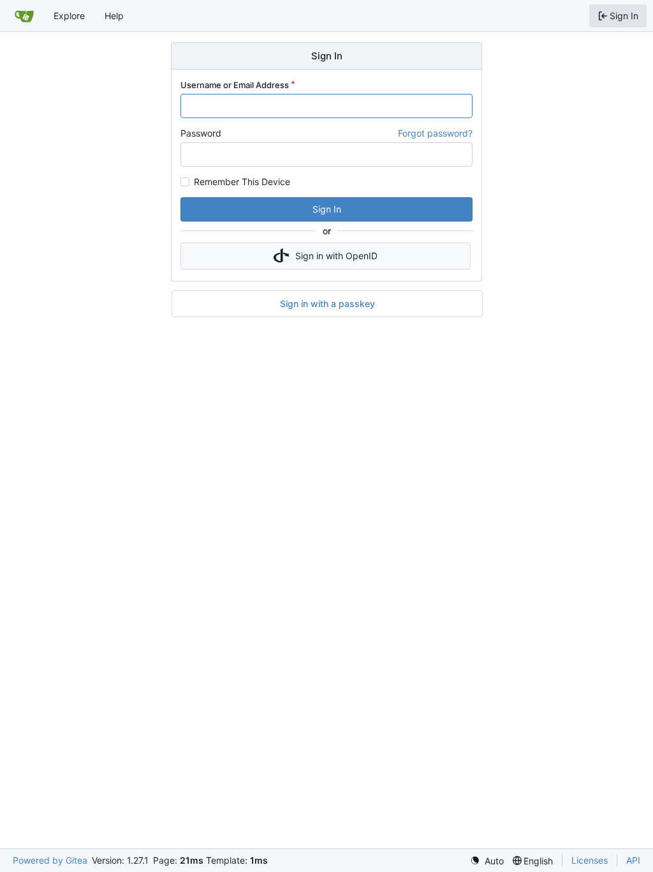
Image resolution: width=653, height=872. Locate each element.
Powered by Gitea (50, 860)
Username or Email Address (234, 85)
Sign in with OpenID (336, 255)
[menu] (487, 860)
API (633, 860)
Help (114, 15)
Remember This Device (242, 181)
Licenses (589, 860)
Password (200, 133)
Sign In (326, 209)
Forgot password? (435, 133)
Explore (69, 15)
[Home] (24, 15)
